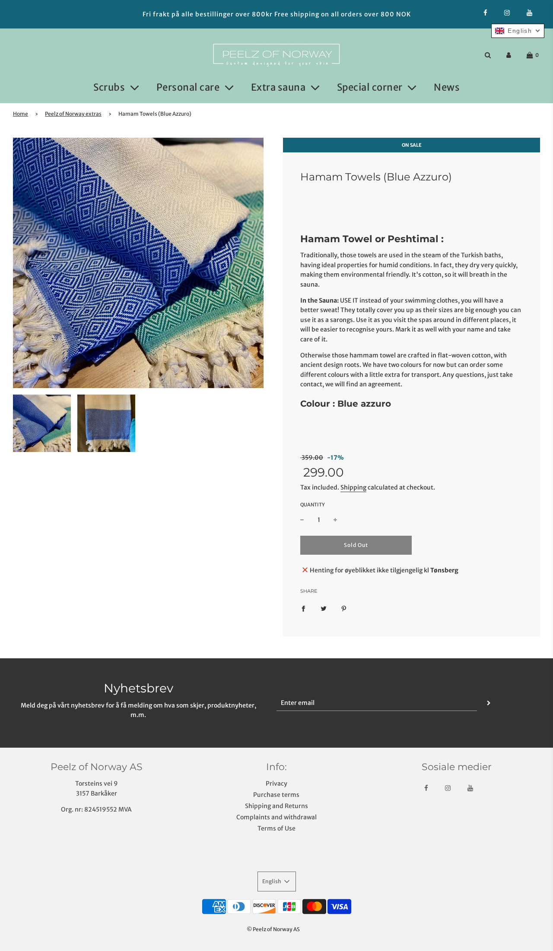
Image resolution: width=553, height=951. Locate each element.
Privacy (276, 783)
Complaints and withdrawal (276, 817)
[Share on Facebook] (303, 608)
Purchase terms (276, 795)
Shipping (353, 487)
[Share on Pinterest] (343, 608)
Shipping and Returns (276, 806)
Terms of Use (276, 828)
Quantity (312, 505)
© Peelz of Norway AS (273, 929)
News (447, 87)
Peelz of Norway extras (73, 114)
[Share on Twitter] (323, 608)
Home (20, 114)
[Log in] (509, 55)
